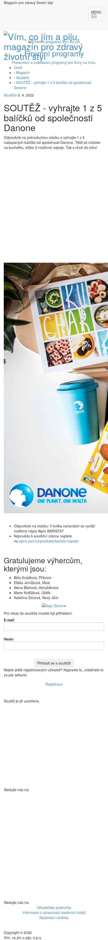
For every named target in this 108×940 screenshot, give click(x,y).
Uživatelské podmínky (54, 907)
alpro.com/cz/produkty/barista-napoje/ (49, 540)
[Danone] (54, 605)
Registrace (54, 684)
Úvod (18, 67)
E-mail (9, 619)
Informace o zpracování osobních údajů (54, 912)
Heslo (9, 638)
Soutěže (22, 77)
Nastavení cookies (54, 917)
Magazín (23, 72)
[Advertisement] (54, 206)
